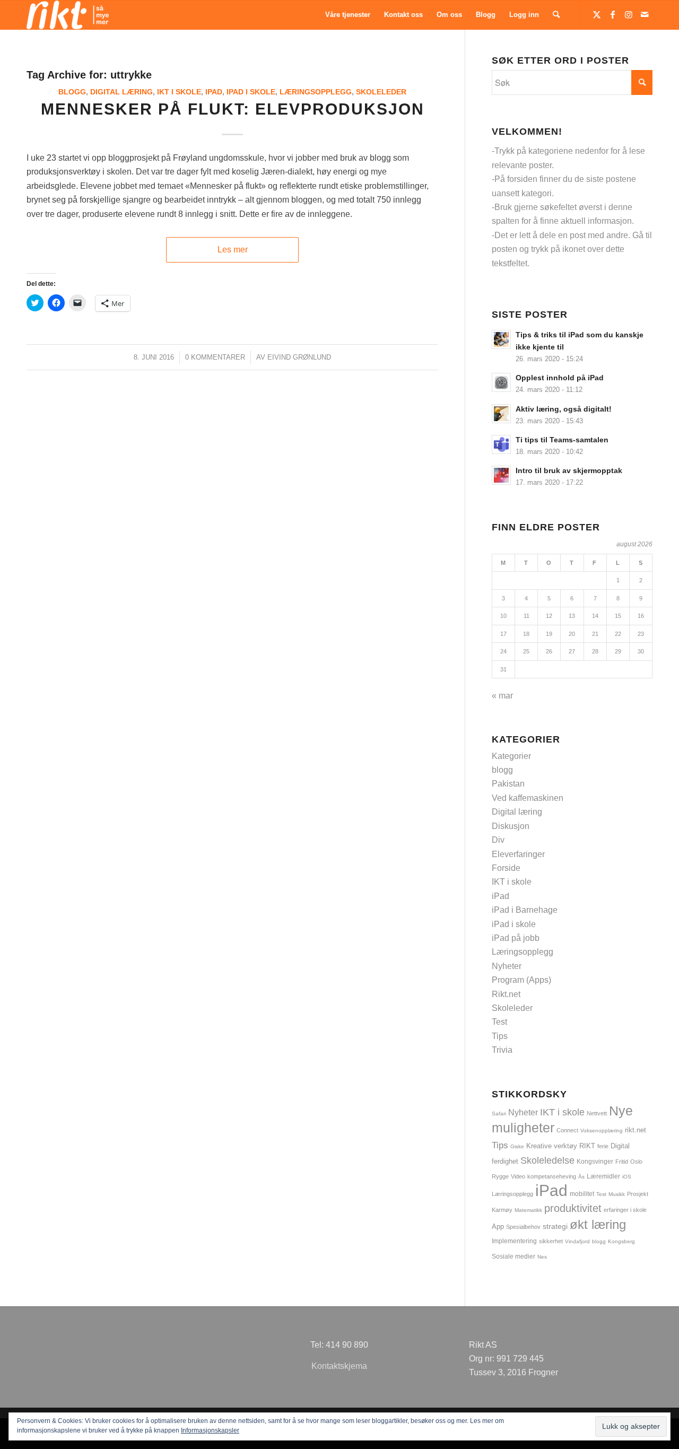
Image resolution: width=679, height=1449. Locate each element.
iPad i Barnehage (525, 909)
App (498, 1226)
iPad (213, 92)
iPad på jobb (515, 937)
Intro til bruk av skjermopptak (569, 471)
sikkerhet (551, 1241)
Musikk (616, 1194)
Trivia (502, 1049)
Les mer (232, 249)
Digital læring (121, 92)
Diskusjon (510, 826)
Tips (500, 1036)
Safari (499, 1113)
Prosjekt (637, 1194)
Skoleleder (381, 92)
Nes (542, 1257)
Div (498, 839)
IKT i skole (179, 92)
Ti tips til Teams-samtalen (562, 440)
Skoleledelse (547, 1160)
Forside (506, 867)
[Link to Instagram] (629, 14)
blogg (72, 92)
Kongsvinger (595, 1161)
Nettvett (597, 1113)
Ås (581, 1177)
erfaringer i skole (625, 1210)
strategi (555, 1226)
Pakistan (508, 783)
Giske (517, 1146)
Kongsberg (621, 1241)
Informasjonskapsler (210, 1430)
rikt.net (635, 1130)
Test (499, 1021)
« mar (502, 695)
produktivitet (573, 1208)
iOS (626, 1177)
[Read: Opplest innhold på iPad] (501, 382)
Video (518, 1176)
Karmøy (502, 1210)
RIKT (587, 1146)
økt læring (598, 1225)
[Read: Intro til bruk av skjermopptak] (501, 475)
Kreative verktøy (551, 1146)
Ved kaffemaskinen (527, 797)
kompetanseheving (551, 1176)
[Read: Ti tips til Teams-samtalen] (501, 444)
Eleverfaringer (518, 854)
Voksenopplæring (601, 1130)
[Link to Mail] (644, 14)
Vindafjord (577, 1241)
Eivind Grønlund (299, 357)
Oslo (636, 1161)
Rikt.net (506, 994)
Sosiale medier (513, 1256)
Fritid (621, 1161)
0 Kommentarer (215, 357)
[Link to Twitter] (597, 14)
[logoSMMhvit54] (68, 15)
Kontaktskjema (339, 1366)
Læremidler (603, 1176)
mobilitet (582, 1193)
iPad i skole (251, 92)
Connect (567, 1130)
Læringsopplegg (316, 92)
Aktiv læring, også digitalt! (564, 409)
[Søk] (556, 15)
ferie (602, 1146)
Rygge (500, 1176)
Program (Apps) (521, 979)
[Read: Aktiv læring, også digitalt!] (501, 413)
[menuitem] (347, 15)
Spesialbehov (523, 1227)
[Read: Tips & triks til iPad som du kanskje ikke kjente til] (501, 339)
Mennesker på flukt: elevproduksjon (232, 109)
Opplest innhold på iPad (560, 378)
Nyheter (506, 966)
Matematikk (528, 1210)
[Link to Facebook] (613, 14)
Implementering (514, 1240)
